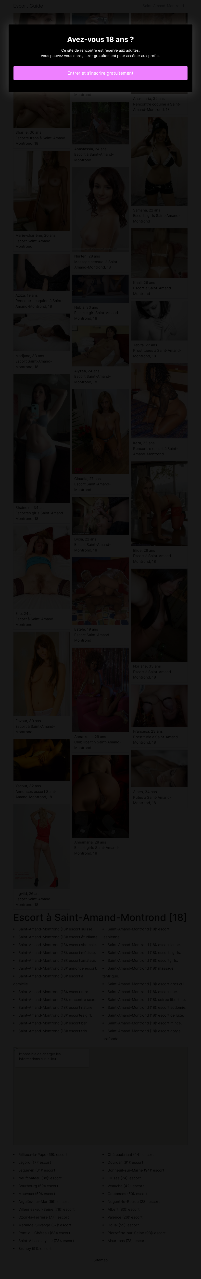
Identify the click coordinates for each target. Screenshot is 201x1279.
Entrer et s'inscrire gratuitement (100, 73)
